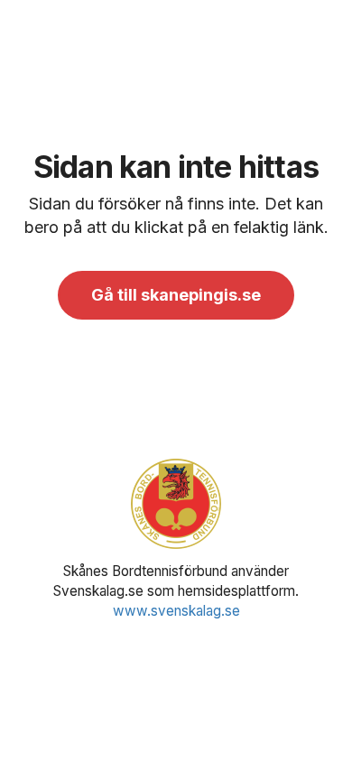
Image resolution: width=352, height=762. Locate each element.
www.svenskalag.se (176, 610)
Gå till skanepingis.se (176, 294)
